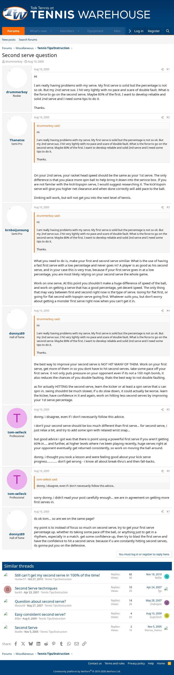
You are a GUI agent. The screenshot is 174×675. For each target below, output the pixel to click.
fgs (160, 591)
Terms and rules (115, 663)
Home (161, 663)
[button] (51, 31)
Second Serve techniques (36, 588)
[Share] (162, 69)
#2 (168, 117)
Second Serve (26, 627)
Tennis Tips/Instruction (58, 579)
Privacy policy (136, 663)
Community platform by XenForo (87, 671)
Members (67, 31)
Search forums (28, 39)
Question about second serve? (40, 601)
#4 (168, 310)
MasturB (20, 605)
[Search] (168, 31)
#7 (168, 511)
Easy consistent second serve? (40, 614)
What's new (38, 31)
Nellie (158, 578)
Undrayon (156, 604)
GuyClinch (156, 617)
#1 (168, 69)
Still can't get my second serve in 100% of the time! (57, 575)
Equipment (95, 31)
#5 (168, 409)
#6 (168, 471)
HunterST (20, 579)
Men (117, 31)
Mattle (18, 632)
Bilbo (18, 618)
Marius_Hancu (153, 630)
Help (151, 663)
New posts (8, 39)
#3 (168, 207)
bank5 (18, 592)
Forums (13, 31)
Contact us (95, 663)
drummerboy (14, 61)
